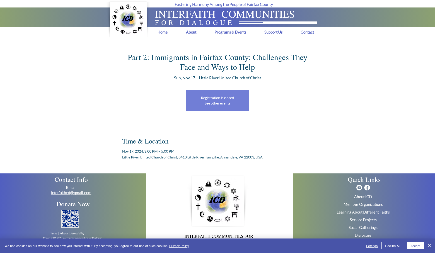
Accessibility (77, 233)
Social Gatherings (363, 227)
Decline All (392, 245)
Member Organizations (363, 204)
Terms (54, 233)
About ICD (363, 196)
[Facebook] (367, 187)
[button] (191, 32)
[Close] (429, 245)
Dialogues (363, 235)
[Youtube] (359, 187)
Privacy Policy (179, 245)
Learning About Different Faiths (363, 212)
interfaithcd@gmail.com (71, 193)
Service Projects (363, 219)
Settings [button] (372, 245)
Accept (415, 245)
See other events (217, 103)
